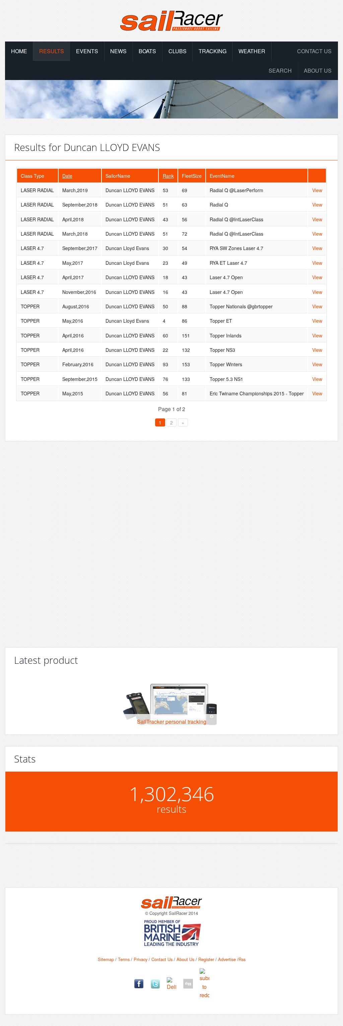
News (118, 51)
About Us (185, 959)
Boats (147, 51)
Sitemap (106, 959)
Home (19, 51)
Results (51, 51)
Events (87, 51)
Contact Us (314, 51)
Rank (168, 175)
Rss (242, 959)
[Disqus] (171, 541)
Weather (251, 51)
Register (206, 959)
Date (67, 175)
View (317, 190)
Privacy (140, 959)
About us (318, 70)
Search (280, 70)
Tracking (212, 51)
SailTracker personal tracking (171, 721)
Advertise (227, 959)
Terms (124, 959)
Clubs (177, 51)
